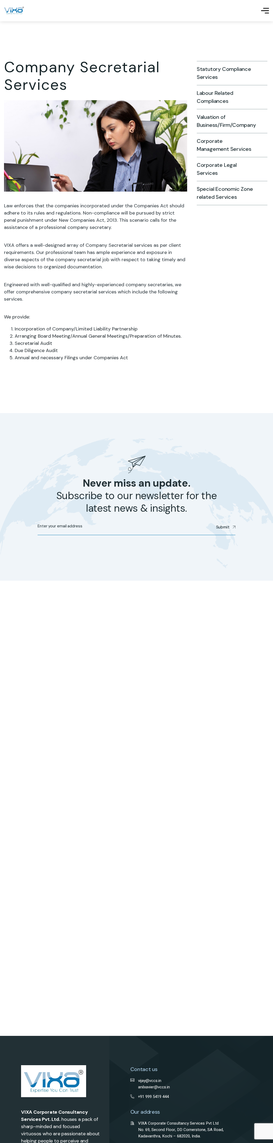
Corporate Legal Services (217, 168)
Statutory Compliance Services (224, 73)
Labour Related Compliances (215, 97)
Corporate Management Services (224, 145)
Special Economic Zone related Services (225, 192)
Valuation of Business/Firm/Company (225, 121)
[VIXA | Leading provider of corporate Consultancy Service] (14, 11)
